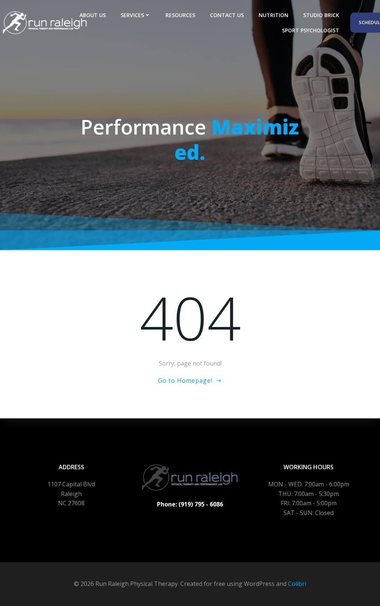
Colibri (297, 584)
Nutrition (273, 15)
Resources (180, 15)
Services (132, 15)
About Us (92, 15)
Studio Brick (321, 15)
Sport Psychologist (310, 30)
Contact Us (227, 15)
